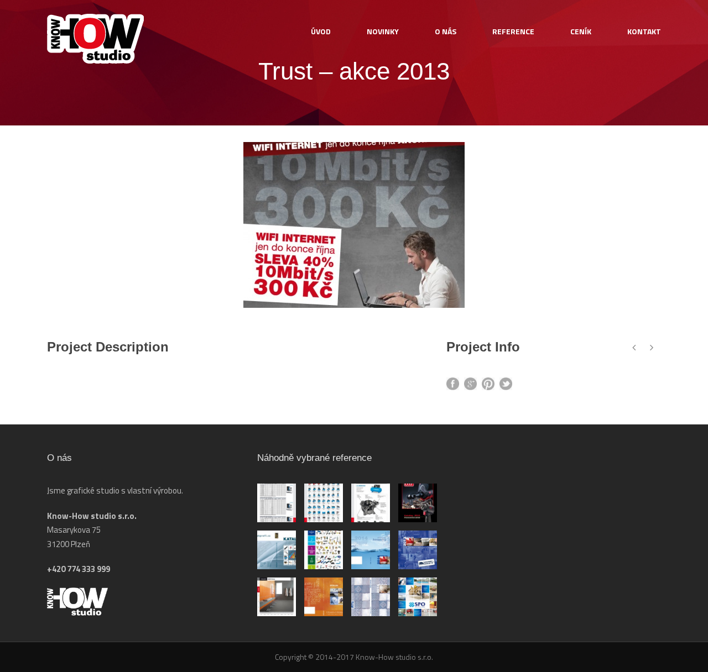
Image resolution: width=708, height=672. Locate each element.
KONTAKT (644, 31)
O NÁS (445, 31)
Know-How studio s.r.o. (393, 657)
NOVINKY (383, 31)
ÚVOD (321, 31)
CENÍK (580, 31)
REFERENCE (513, 31)
